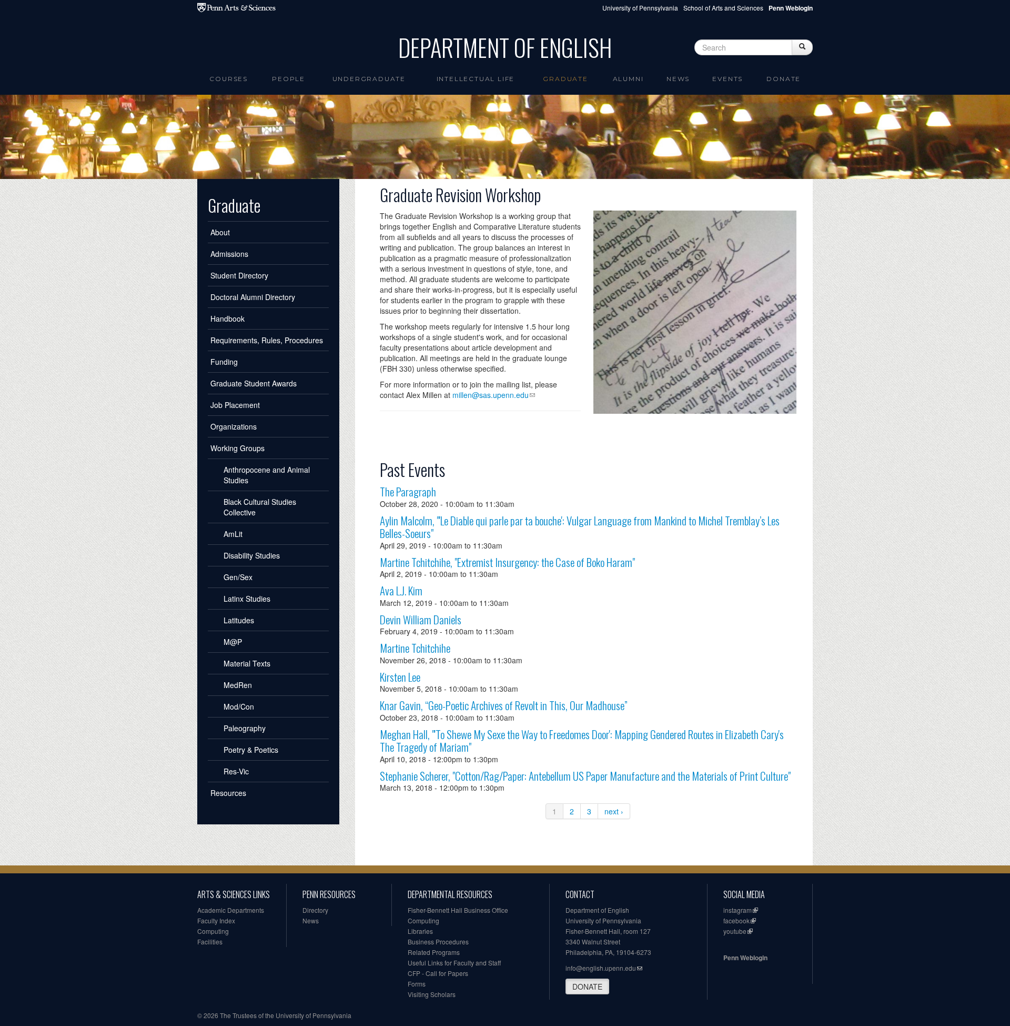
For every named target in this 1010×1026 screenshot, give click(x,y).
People (288, 79)
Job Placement (235, 405)
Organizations (233, 426)
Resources (228, 793)
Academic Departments (230, 909)
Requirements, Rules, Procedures (266, 340)
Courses (228, 79)
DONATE (587, 986)
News (678, 79)
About (220, 232)
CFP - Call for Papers (438, 973)
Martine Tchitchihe (415, 648)
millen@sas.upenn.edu (490, 395)
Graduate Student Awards (253, 383)
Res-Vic (236, 771)
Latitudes (239, 620)
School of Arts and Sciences (723, 7)
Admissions (229, 253)
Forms (417, 983)
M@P (233, 641)
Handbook (227, 318)
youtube (734, 931)
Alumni (628, 79)
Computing (213, 931)
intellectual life (476, 79)
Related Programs (434, 952)
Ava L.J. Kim (401, 590)
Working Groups (237, 448)
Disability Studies (252, 555)
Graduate (565, 79)
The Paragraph (408, 491)
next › (613, 811)
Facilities (210, 941)
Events (727, 79)
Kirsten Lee (400, 677)
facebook (736, 920)
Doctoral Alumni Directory (252, 297)
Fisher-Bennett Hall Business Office (458, 909)
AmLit (233, 534)
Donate (783, 79)
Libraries (420, 931)
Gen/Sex (238, 577)
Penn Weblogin (745, 957)
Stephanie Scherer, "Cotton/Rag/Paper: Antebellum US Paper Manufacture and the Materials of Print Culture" (585, 776)
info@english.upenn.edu (600, 967)
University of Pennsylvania (640, 7)
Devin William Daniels (420, 619)
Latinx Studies (247, 598)
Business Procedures (438, 941)
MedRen (238, 685)
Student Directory (239, 275)
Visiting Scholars (432, 994)
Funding (224, 361)
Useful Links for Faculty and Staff (454, 962)
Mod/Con (239, 706)
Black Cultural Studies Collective (260, 506)
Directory (315, 909)
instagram (737, 909)
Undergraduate (369, 79)
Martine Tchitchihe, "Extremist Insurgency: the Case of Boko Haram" (507, 562)
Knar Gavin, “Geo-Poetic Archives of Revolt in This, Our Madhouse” (504, 705)
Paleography (245, 728)
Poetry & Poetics (251, 749)
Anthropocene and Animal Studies (267, 474)
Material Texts (247, 663)
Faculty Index (216, 920)
